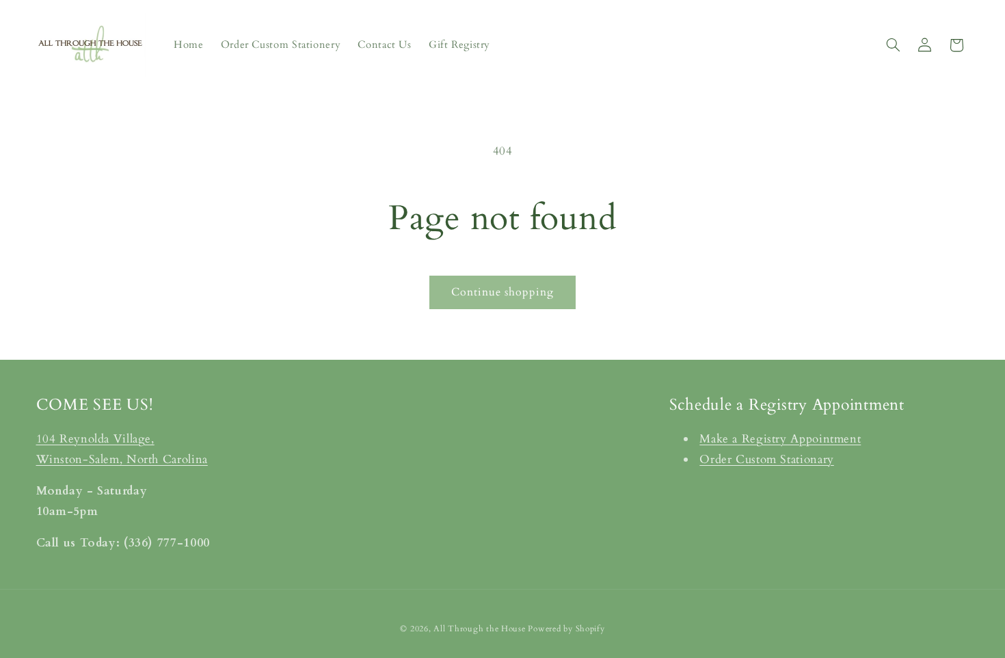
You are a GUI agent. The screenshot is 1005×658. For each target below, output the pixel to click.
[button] (893, 45)
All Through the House (479, 628)
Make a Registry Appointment (780, 439)
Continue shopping (502, 292)
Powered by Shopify (566, 628)
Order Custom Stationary (766, 458)
